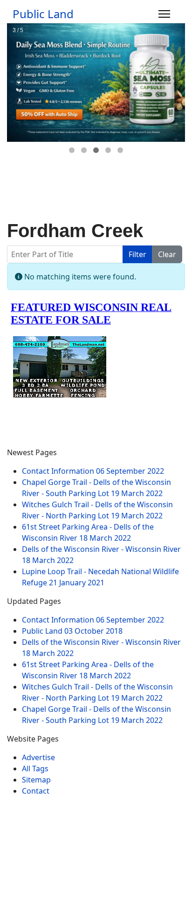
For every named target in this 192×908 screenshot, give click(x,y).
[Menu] (164, 14)
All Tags (35, 768)
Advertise (38, 757)
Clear (167, 254)
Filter (137, 254)
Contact (35, 791)
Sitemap (36, 780)
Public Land (43, 14)
